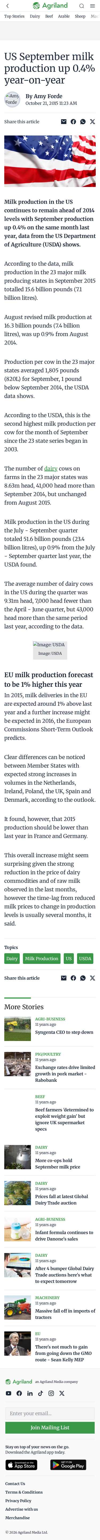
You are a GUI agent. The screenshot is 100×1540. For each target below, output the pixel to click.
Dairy (35, 16)
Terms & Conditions (24, 1492)
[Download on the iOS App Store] (25, 1464)
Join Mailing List (50, 1428)
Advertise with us (21, 1509)
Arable (64, 16)
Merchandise (17, 1517)
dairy (51, 468)
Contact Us (15, 1483)
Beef (49, 16)
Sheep (80, 16)
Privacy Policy (18, 1500)
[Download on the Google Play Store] (72, 1464)
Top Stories (14, 16)
